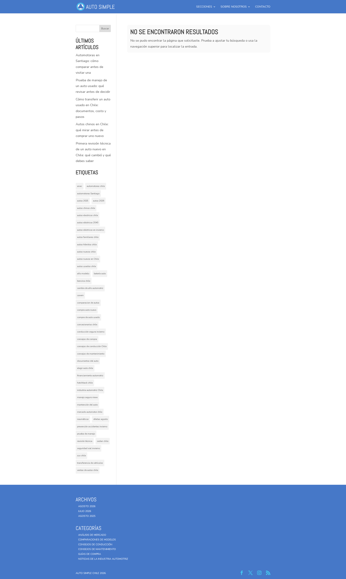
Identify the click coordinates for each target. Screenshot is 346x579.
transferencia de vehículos (90, 463)
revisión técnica (84, 441)
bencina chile (83, 280)
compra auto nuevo (86, 310)
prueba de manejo (86, 433)
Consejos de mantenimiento (97, 549)
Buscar (105, 28)
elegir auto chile (85, 368)
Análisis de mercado (92, 535)
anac (79, 186)
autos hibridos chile (87, 244)
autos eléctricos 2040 (87, 222)
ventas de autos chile (87, 470)
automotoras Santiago (88, 193)
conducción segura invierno (90, 331)
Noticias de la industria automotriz (103, 559)
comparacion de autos (88, 302)
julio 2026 (84, 511)
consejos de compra (87, 339)
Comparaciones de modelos (97, 539)
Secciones (204, 7)
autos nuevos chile (86, 251)
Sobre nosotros (234, 7)
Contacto (262, 7)
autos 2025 (82, 200)
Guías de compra (89, 554)
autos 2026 (98, 200)
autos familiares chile (87, 237)
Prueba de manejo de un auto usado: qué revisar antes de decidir (93, 86)
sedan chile (102, 441)
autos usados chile (86, 266)
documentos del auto (87, 361)
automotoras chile (96, 186)
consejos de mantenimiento (90, 353)
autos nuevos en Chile (88, 259)
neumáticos (83, 419)
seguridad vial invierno (88, 448)
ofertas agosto (100, 419)
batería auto (100, 273)
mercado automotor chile (89, 412)
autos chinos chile (86, 208)
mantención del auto (87, 404)
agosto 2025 (86, 516)
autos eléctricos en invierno (90, 230)
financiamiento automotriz (90, 375)
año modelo (83, 273)
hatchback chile (85, 382)
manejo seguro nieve (87, 397)
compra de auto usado (88, 317)
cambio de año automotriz (90, 288)
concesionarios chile (87, 324)
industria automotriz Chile (90, 390)
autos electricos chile (87, 215)
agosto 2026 (86, 506)
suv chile (81, 455)
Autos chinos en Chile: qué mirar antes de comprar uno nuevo (92, 130)
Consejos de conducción (95, 544)
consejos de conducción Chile (92, 346)
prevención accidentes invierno (92, 426)
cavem (80, 295)
